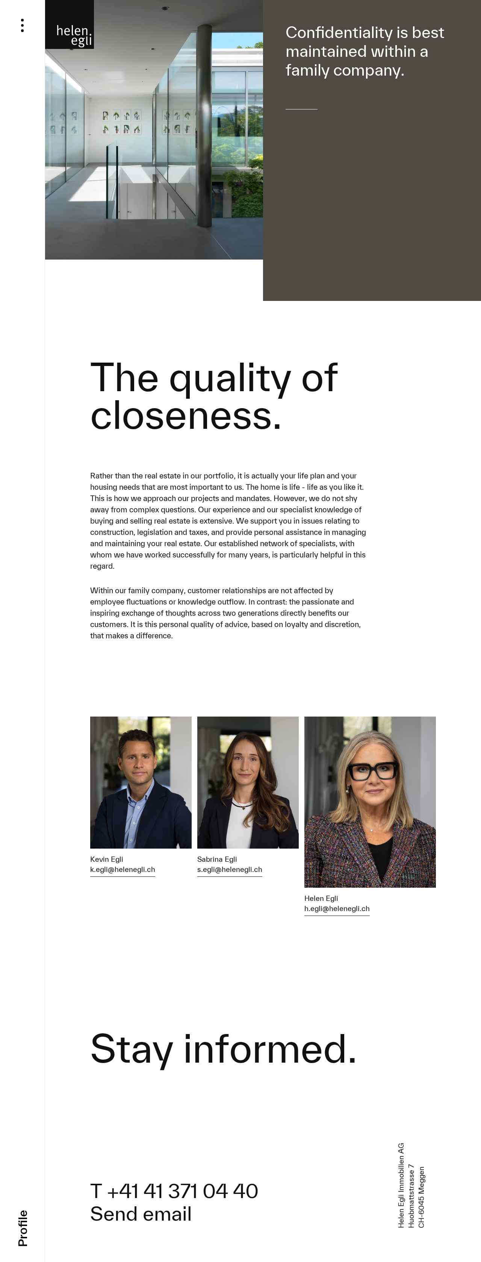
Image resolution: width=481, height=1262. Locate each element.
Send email (141, 1213)
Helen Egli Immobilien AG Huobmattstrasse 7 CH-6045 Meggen (411, 1185)
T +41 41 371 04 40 (174, 1190)
